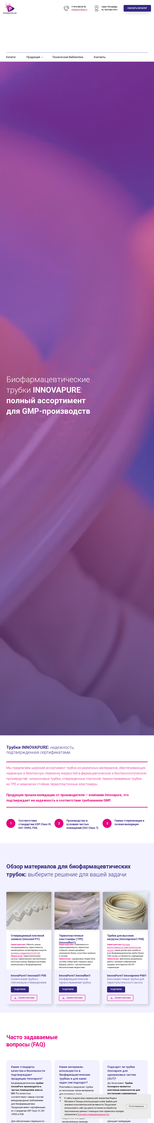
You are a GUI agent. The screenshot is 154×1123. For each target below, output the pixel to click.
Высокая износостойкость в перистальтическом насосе (124, 947)
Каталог (11, 57)
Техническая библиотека (67, 57)
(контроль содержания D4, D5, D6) (25, 953)
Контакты (100, 57)
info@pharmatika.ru (79, 10)
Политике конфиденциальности (93, 1114)
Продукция (33, 57)
